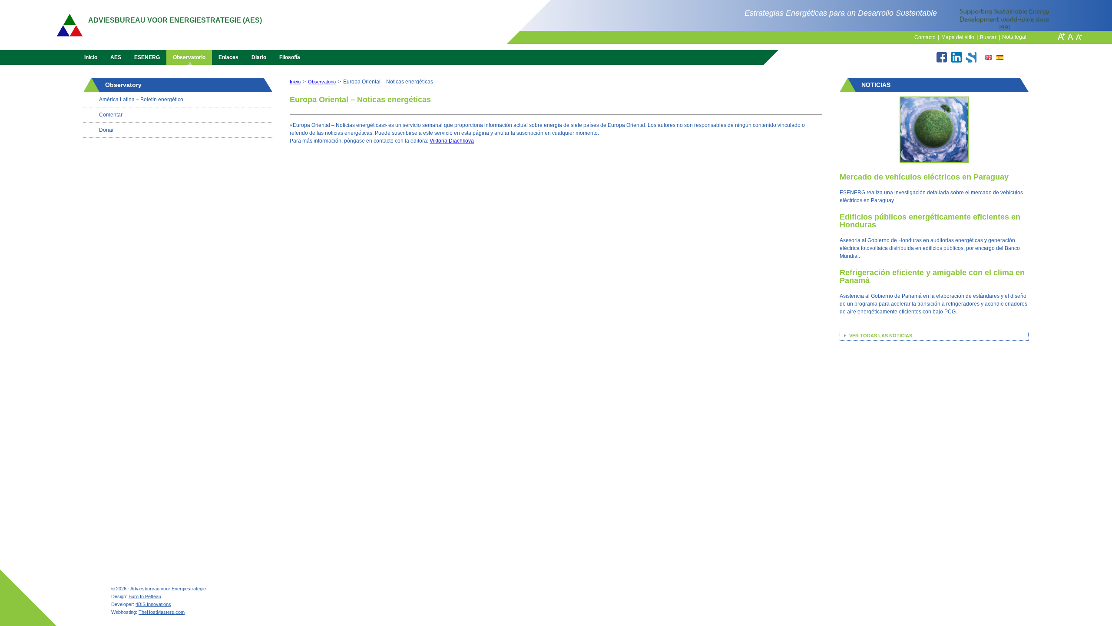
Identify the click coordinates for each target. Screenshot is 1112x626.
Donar (106, 130)
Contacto (926, 37)
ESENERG (147, 57)
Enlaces (228, 57)
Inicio (90, 57)
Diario (259, 57)
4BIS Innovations (153, 604)
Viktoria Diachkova (452, 141)
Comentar (110, 115)
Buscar (990, 37)
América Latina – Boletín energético (141, 100)
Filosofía (289, 57)
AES (115, 57)
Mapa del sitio (959, 37)
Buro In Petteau (145, 596)
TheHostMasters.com (162, 612)
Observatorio (189, 57)
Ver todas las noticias (880, 335)
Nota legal (1014, 37)
